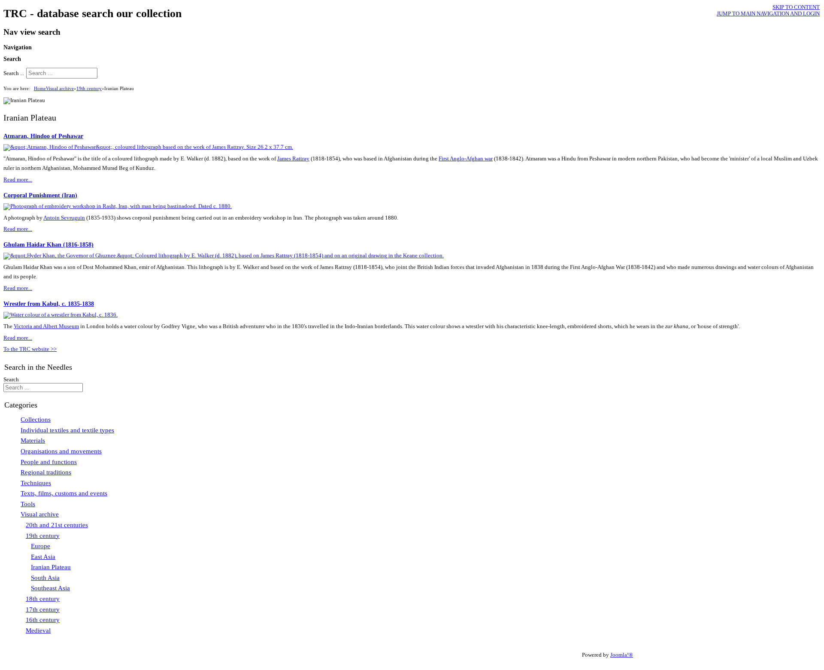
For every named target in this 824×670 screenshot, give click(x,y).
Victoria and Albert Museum (46, 326)
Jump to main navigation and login (768, 14)
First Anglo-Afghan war (466, 159)
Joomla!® (621, 655)
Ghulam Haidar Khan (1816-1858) (48, 244)
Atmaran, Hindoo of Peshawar (43, 136)
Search (11, 380)
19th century (89, 88)
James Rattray (293, 159)
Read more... (17, 180)
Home (40, 88)
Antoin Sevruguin (64, 218)
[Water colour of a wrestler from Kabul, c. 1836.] (60, 315)
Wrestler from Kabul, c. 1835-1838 (48, 303)
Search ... (13, 73)
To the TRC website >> (30, 349)
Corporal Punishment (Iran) (40, 195)
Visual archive (60, 88)
